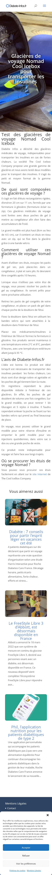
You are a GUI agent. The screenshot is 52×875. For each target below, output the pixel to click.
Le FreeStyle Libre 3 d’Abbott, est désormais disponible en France (26, 631)
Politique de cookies (17, 870)
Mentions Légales (34, 870)
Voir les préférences (26, 863)
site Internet (39, 474)
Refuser (26, 855)
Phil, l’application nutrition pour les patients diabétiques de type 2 (26, 732)
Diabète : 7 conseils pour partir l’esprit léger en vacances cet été (26, 537)
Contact (11, 808)
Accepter (26, 847)
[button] (47, 815)
